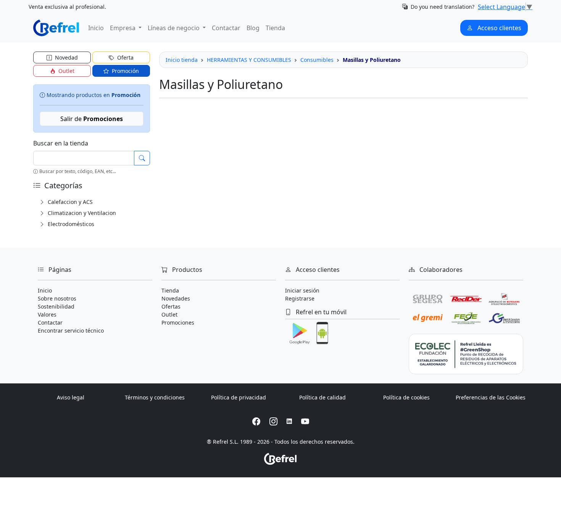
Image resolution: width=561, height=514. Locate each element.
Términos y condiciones (155, 397)
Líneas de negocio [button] (174, 28)
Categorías (62, 185)
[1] (142, 158)
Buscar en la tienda (60, 143)
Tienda (275, 28)
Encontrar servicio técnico (71, 330)
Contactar (226, 28)
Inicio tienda (182, 59)
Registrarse (299, 298)
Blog (253, 28)
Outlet (169, 314)
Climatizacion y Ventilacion (81, 213)
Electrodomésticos (70, 224)
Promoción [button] (124, 70)
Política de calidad (322, 397)
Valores (47, 314)
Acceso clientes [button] (498, 28)
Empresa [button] (123, 28)
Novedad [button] (65, 57)
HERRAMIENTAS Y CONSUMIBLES (249, 59)
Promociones (177, 322)
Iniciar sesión (302, 290)
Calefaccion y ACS (69, 201)
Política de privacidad (238, 397)
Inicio (96, 28)
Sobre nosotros (57, 298)
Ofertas (171, 306)
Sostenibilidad (56, 306)
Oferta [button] (125, 57)
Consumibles (317, 59)
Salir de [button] (91, 119)
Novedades (175, 298)
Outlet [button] (65, 70)
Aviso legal (70, 397)
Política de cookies (406, 397)
